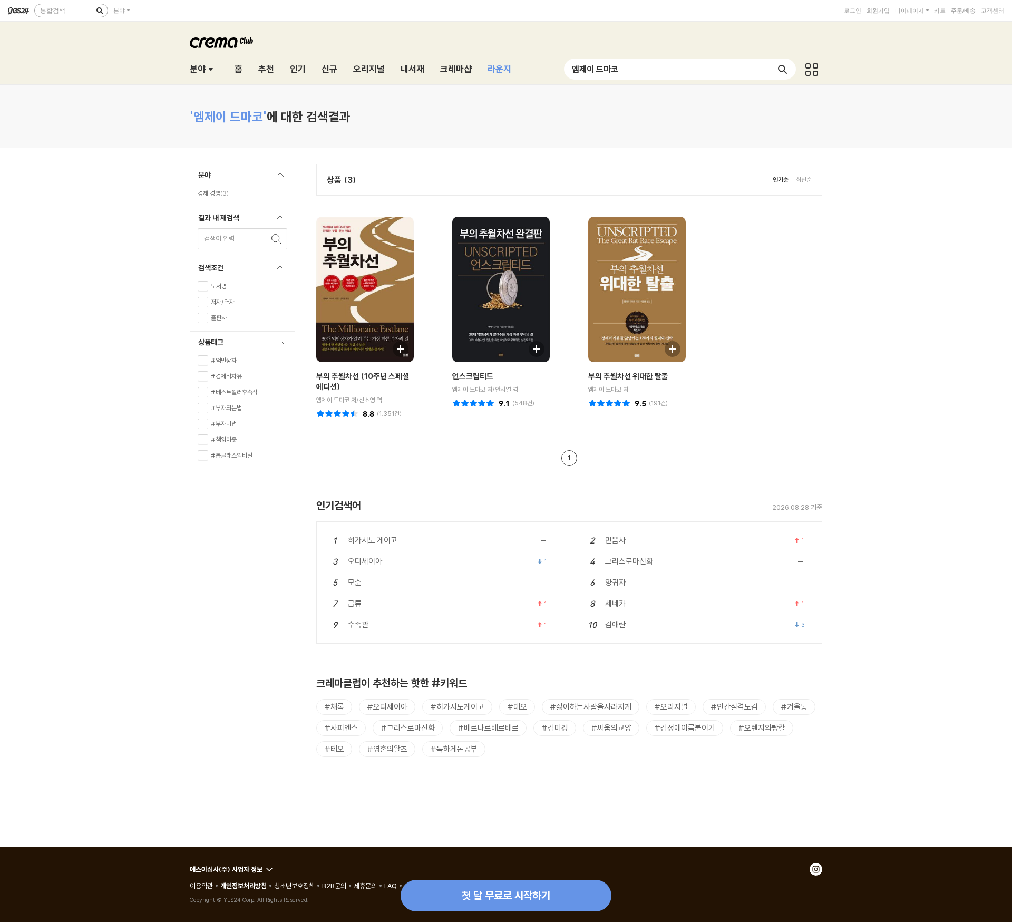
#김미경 (554, 728)
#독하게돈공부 (454, 749)
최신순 (804, 179)
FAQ (390, 885)
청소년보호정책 (294, 885)
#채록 (334, 707)
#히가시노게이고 (457, 707)
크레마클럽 (221, 42)
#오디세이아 (387, 707)
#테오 (517, 707)
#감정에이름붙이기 (684, 728)
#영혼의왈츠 (387, 749)
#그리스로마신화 (408, 728)
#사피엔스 (341, 728)
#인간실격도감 (734, 707)
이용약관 (201, 885)
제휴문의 (365, 885)
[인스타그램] (816, 869)
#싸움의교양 (611, 728)
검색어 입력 (219, 238)
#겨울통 (794, 707)
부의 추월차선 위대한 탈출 (628, 376)
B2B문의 (334, 885)
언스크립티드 (472, 376)
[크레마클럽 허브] (811, 69)
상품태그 (206, 345)
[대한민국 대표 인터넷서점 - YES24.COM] (18, 10)
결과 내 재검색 (214, 220)
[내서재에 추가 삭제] (395, 347)
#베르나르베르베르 (488, 728)
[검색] (100, 10)
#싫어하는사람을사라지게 (590, 707)
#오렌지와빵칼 (761, 728)
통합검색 (52, 10)
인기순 (781, 179)
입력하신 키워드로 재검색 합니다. (276, 238)
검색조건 (206, 270)
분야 (119, 10)
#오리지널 (671, 707)
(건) (389, 414)
